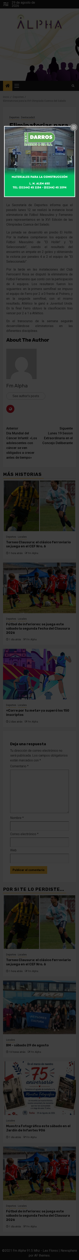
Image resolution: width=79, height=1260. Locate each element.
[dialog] (39, 161)
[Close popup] (74, 127)
